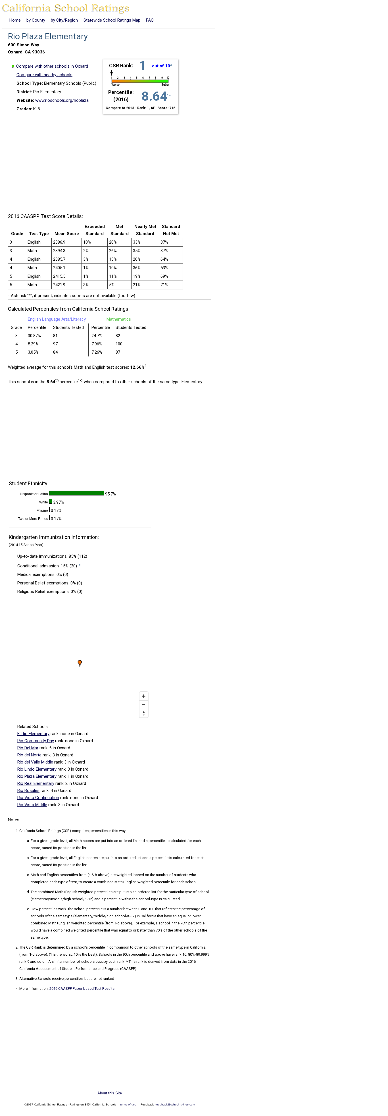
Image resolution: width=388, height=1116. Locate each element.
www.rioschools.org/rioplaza (62, 100)
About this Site (109, 1093)
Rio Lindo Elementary (37, 769)
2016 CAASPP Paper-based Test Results (81, 988)
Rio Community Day (35, 740)
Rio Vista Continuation (38, 797)
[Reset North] (143, 713)
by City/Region (64, 20)
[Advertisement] (111, 157)
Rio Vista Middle (32, 804)
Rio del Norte (29, 755)
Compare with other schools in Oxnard (52, 66)
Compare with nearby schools (44, 74)
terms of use (128, 1104)
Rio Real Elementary (35, 783)
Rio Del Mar (27, 747)
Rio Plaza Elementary (37, 776)
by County (35, 20)
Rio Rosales (28, 790)
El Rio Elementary (33, 733)
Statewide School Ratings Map (112, 20)
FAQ (150, 20)
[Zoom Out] (143, 704)
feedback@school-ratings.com (175, 1104)
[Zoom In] (143, 696)
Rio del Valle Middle (35, 762)
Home (15, 20)
